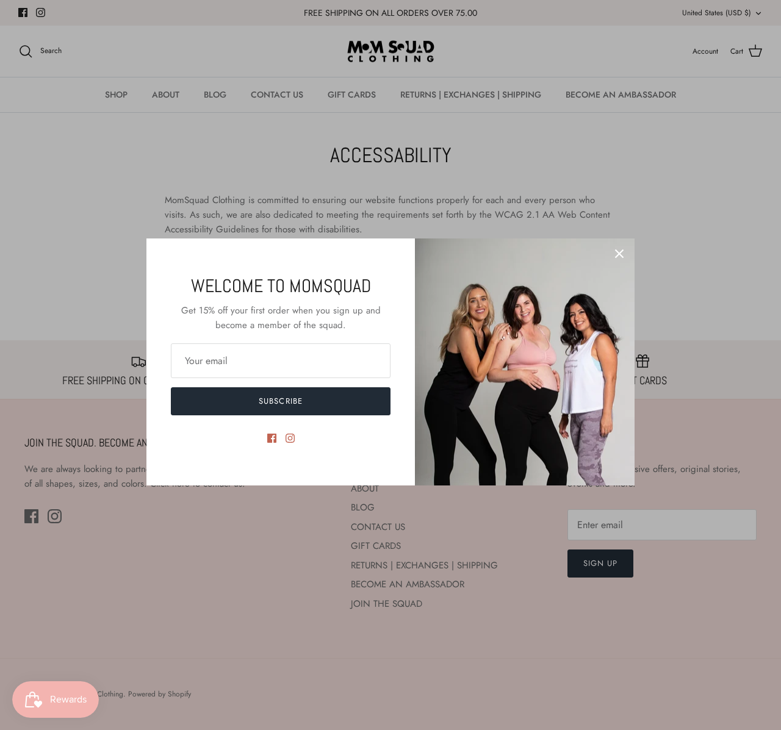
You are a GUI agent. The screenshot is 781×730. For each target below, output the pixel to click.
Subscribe (280, 401)
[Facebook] (271, 438)
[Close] (619, 253)
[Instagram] (290, 438)
